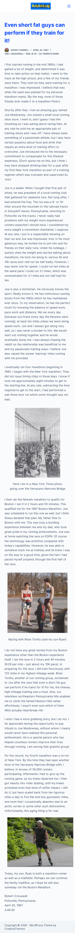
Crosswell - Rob (20, 53)
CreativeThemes (15, 928)
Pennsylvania (51, 53)
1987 (7, 53)
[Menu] (68, 6)
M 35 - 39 (36, 53)
